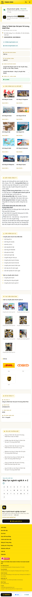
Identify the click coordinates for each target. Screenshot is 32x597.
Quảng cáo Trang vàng (7, 545)
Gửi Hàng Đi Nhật (6, 148)
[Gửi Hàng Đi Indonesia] (23, 142)
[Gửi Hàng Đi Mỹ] (9, 126)
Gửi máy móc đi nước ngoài (11, 268)
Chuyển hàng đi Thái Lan (10, 257)
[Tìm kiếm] (25, 2)
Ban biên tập (4, 530)
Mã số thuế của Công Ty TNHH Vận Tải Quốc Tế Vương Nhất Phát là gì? (14, 457)
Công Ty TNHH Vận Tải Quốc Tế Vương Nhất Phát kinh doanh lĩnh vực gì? (14, 446)
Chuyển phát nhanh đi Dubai (11, 260)
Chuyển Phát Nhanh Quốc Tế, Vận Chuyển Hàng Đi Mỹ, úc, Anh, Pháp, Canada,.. (15, 67)
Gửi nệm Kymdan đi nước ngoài (12, 270)
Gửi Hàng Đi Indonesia (22, 148)
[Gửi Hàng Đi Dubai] (9, 109)
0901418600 (16, 37)
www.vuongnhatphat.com (11, 45)
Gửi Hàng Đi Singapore (22, 99)
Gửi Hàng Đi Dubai (7, 115)
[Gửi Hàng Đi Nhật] (9, 142)
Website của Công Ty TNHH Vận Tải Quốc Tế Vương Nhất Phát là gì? (15, 452)
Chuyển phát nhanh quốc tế (11, 283)
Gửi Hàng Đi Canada (7, 99)
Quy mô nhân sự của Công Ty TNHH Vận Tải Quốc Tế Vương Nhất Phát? (15, 468)
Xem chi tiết (5, 103)
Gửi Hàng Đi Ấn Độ (21, 115)
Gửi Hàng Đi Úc (20, 132)
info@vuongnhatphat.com (11, 42)
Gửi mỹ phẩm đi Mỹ (9, 247)
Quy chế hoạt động (6, 536)
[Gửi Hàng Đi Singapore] (23, 93)
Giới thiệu (3, 527)
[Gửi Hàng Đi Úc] (23, 126)
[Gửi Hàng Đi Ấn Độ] (23, 109)
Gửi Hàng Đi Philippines (8, 164)
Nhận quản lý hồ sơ (17, 521)
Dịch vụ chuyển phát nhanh (10, 275)
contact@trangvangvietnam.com (7, 587)
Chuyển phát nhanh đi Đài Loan (12, 265)
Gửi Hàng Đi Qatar (21, 164)
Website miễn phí (5, 548)
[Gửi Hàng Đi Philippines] (9, 158)
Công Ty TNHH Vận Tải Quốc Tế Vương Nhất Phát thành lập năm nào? (14, 463)
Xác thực (3, 533)
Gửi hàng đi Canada (9, 242)
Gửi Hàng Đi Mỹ (6, 132)
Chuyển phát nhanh (9, 277)
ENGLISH (3, 554)
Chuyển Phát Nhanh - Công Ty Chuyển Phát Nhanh (14, 72)
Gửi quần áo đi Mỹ (8, 252)
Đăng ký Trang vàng (6, 542)
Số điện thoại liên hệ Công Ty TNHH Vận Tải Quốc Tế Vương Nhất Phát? (15, 441)
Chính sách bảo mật (6, 539)
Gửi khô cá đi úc (8, 244)
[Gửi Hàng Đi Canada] (9, 93)
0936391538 (8, 37)
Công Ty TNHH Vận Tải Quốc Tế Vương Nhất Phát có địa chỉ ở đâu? (14, 435)
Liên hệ (3, 551)
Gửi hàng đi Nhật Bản (9, 249)
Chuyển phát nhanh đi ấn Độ (11, 263)
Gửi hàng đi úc (8, 239)
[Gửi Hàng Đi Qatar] (23, 158)
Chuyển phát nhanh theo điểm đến (12, 236)
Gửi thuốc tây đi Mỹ (9, 255)
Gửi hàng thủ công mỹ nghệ (11, 280)
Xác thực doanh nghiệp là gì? (9, 517)
